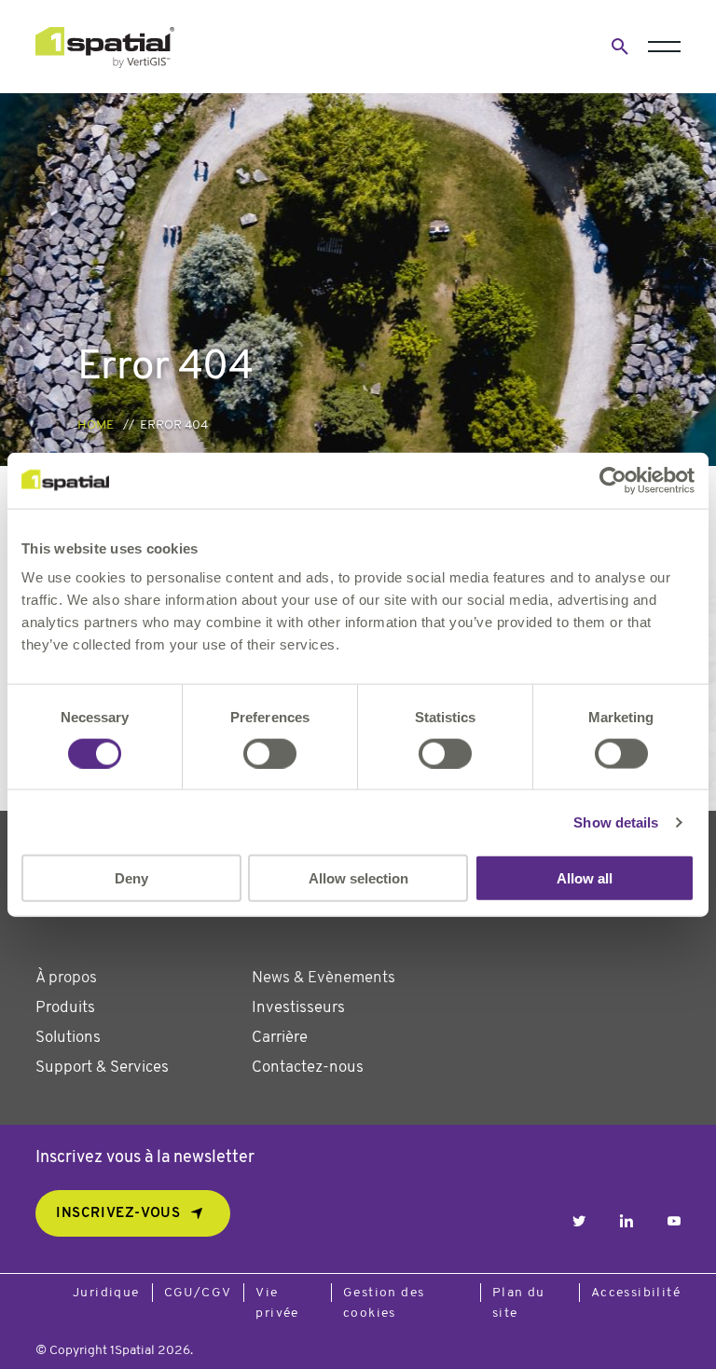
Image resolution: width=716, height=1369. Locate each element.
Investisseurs (298, 1008)
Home (95, 425)
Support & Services (102, 1067)
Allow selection (358, 878)
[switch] (269, 753)
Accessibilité (636, 1293)
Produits (65, 1008)
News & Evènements (323, 978)
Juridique (106, 1293)
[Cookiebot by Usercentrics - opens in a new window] (613, 480)
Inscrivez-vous (118, 1214)
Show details (615, 821)
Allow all (585, 878)
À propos (66, 978)
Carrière (280, 1038)
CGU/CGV (198, 1293)
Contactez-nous (308, 1067)
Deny (131, 878)
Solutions (68, 1038)
